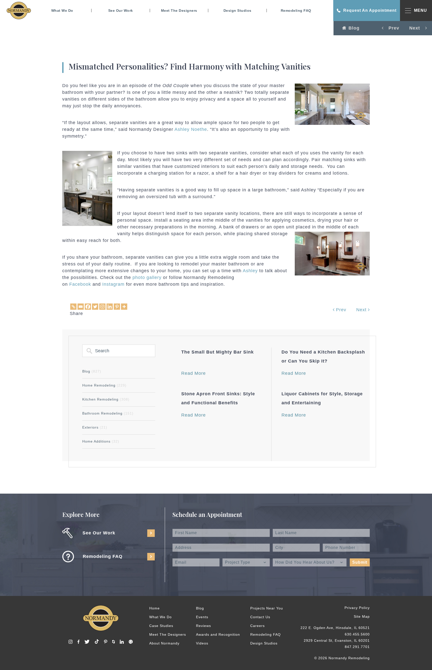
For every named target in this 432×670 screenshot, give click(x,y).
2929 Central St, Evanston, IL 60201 (337, 640)
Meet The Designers (179, 10)
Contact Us (260, 617)
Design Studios (238, 10)
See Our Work (120, 10)
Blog (354, 28)
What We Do (62, 10)
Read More (193, 373)
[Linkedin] (109, 306)
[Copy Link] (73, 306)
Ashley (250, 270)
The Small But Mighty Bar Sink (217, 352)
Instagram (113, 284)
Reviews (203, 626)
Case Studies (161, 626)
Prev (340, 309)
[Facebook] (88, 306)
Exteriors (94, 427)
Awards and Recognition (218, 634)
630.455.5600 (357, 634)
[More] (124, 306)
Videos (202, 643)
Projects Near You (266, 608)
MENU (420, 10)
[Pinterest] (117, 306)
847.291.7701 (357, 647)
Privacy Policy (357, 608)
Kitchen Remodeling (106, 399)
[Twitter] (95, 306)
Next (362, 309)
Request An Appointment (369, 10)
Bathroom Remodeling (108, 413)
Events (202, 617)
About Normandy (164, 643)
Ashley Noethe (190, 129)
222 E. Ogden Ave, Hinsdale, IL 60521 (335, 628)
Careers (257, 626)
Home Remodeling (104, 385)
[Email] (81, 306)
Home (154, 608)
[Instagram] (102, 306)
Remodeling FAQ (296, 10)
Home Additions (100, 441)
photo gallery (147, 277)
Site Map (362, 616)
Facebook (80, 284)
